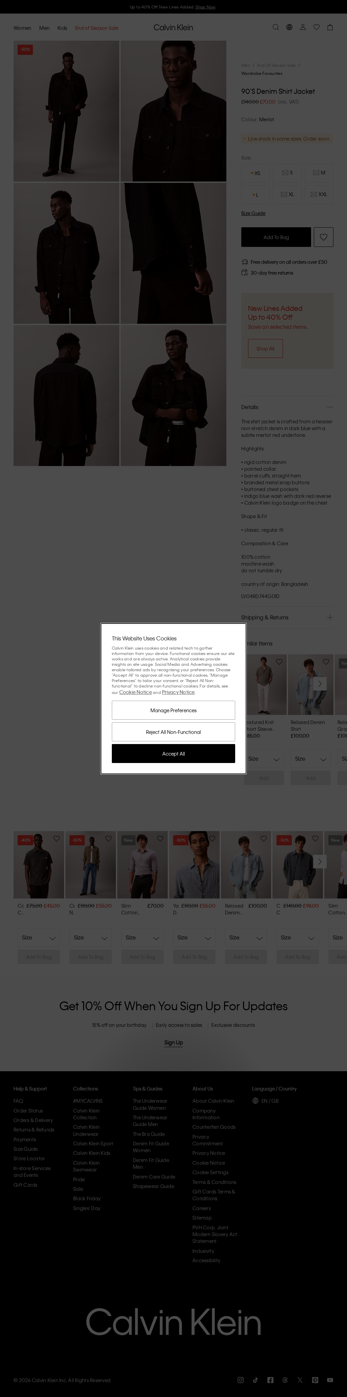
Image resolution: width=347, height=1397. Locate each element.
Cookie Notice (135, 692)
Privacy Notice (178, 692)
